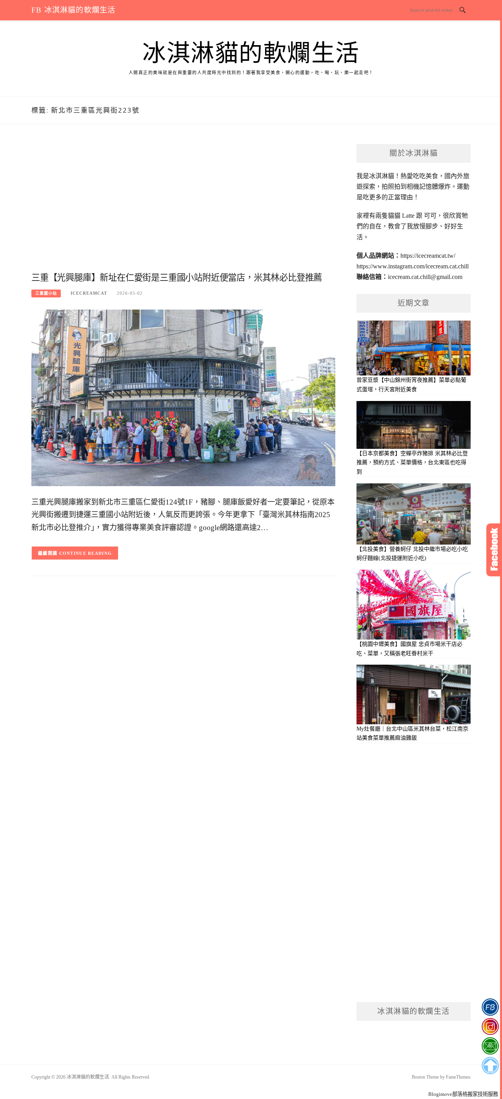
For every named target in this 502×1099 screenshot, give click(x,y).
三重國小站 (46, 293)
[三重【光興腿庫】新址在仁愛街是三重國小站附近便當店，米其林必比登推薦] (183, 397)
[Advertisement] (183, 207)
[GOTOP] (490, 1065)
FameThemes (458, 1077)
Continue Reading (85, 553)
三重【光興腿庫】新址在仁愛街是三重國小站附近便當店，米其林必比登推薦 (176, 277)
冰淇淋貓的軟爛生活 (251, 53)
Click (494, 549)
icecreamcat (89, 293)
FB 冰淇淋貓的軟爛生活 (73, 10)
